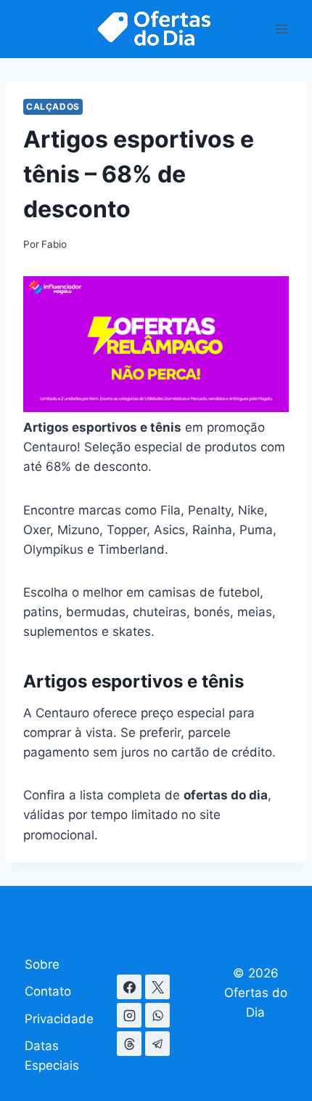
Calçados (53, 106)
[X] (157, 987)
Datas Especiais (52, 1056)
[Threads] (129, 1043)
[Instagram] (129, 1015)
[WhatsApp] (157, 1015)
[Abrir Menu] (281, 28)
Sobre (42, 964)
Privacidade (59, 1019)
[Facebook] (129, 987)
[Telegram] (157, 1043)
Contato (48, 991)
